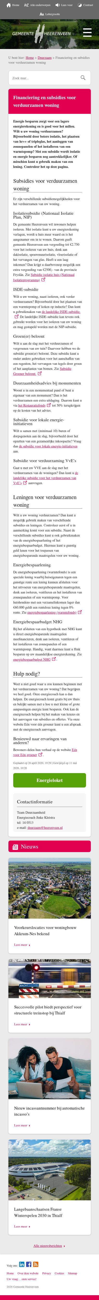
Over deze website (28, 1273)
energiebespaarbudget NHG (31, 659)
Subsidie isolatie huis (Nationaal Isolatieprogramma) (43, 277)
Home (30, 57)
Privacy (46, 1273)
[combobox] (43, 78)
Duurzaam (45, 57)
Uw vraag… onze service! (22, 1279)
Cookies (59, 1273)
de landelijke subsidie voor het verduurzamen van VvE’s (45, 477)
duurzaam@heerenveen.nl (45, 827)
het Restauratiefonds (31, 405)
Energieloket (50, 780)
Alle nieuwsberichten (47, 1245)
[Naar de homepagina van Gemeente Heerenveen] (41, 33)
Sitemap (72, 1273)
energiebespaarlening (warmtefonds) (51, 612)
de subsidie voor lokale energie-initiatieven (48, 446)
